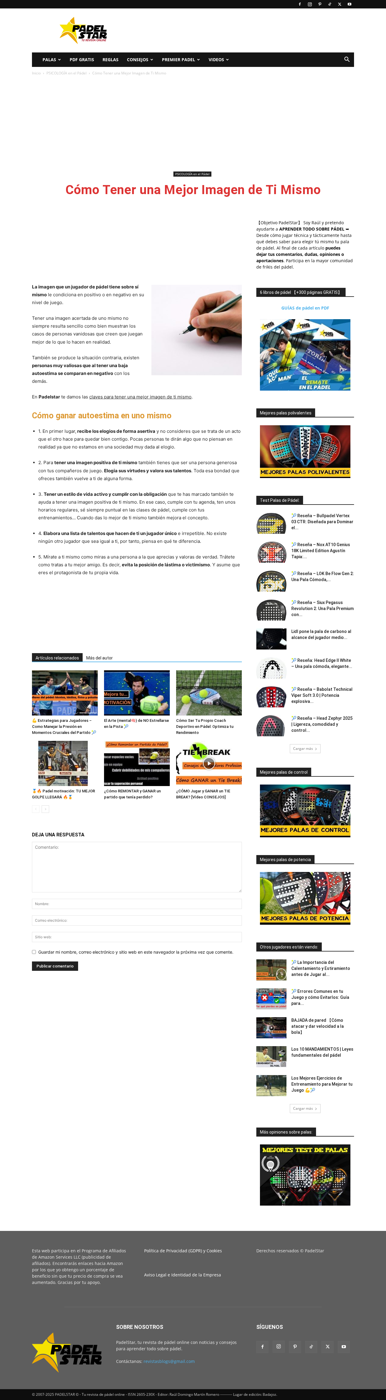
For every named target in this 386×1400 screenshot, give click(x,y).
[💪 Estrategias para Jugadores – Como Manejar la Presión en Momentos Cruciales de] (65, 693)
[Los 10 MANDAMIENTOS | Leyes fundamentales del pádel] (271, 1056)
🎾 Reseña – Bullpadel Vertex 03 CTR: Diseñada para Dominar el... (322, 521)
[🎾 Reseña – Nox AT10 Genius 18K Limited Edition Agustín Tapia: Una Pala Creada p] (271, 552)
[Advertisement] (244, 30)
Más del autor (99, 658)
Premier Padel (178, 59)
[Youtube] (349, 4)
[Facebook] (299, 4)
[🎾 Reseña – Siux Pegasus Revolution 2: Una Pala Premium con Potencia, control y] (271, 610)
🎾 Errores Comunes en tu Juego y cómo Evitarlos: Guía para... (320, 997)
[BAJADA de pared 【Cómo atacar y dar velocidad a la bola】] (271, 1027)
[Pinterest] (319, 4)
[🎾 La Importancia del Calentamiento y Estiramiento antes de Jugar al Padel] (271, 969)
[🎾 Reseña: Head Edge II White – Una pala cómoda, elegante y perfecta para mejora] (271, 667)
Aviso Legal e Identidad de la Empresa (182, 1275)
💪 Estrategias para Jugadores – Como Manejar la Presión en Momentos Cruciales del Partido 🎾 (64, 726)
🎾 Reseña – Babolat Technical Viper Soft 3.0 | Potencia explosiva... (322, 695)
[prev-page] (36, 809)
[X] (339, 4)
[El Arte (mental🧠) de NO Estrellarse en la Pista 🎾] (137, 693)
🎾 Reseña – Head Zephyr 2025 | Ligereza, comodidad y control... (322, 724)
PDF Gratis (82, 59)
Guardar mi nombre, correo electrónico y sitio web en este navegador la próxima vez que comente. (135, 952)
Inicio (36, 73)
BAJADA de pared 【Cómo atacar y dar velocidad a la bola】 (317, 1026)
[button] (347, 60)
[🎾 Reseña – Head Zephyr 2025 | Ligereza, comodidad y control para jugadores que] (271, 725)
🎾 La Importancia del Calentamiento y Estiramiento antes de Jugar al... (320, 968)
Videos (216, 59)
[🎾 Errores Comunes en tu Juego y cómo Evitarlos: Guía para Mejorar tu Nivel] (271, 998)
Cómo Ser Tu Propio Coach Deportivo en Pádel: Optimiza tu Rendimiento (204, 726)
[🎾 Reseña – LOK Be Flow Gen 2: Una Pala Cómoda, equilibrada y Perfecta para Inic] (271, 581)
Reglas (111, 59)
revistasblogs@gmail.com (169, 1361)
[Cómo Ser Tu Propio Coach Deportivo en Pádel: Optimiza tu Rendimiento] (209, 693)
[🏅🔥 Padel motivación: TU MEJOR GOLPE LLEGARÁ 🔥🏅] (65, 763)
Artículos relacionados (57, 658)
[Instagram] (309, 4)
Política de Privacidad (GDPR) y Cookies (183, 1251)
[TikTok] (329, 4)
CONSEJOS (137, 59)
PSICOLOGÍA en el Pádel (66, 73)
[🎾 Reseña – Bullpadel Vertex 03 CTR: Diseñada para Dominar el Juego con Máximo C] (271, 523)
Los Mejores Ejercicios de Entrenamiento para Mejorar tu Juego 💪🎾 (322, 1084)
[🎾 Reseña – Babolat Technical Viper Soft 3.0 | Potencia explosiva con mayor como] (271, 696)
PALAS (49, 59)
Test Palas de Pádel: (279, 500)
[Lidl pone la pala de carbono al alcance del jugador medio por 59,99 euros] (271, 639)
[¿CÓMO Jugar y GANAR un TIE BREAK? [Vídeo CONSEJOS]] (209, 763)
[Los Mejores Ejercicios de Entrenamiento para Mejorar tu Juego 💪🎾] (271, 1085)
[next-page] (45, 809)
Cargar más (303, 748)
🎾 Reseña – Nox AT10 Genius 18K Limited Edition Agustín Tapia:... (320, 550)
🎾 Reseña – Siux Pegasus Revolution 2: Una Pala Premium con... (322, 608)
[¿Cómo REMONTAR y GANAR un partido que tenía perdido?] (137, 763)
